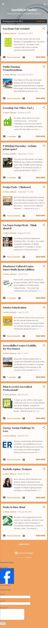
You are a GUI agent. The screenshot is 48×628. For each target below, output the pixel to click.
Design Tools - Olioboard (17, 187)
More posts (24, 544)
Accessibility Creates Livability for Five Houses (19, 347)
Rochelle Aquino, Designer (17, 469)
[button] (43, 29)
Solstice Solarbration (14, 307)
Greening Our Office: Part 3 (18, 107)
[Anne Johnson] (7, 583)
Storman (29, 557)
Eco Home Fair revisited (16, 28)
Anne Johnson (4, 567)
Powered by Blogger (25, 553)
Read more (40, 57)
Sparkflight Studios (24, 10)
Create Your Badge (5, 585)
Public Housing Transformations (12, 68)
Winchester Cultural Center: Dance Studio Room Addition (18, 268)
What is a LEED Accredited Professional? (17, 388)
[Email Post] (23, 58)
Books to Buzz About (14, 507)
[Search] (44, 4)
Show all (41, 21)
